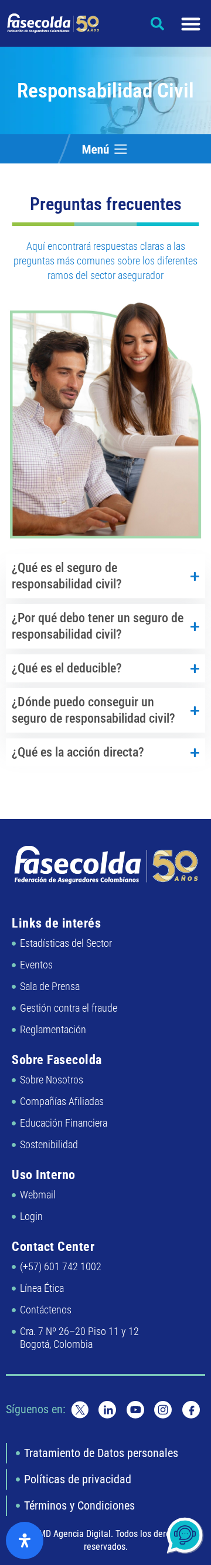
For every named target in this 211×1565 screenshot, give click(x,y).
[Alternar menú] (191, 23)
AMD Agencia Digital (72, 1533)
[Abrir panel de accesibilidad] (24, 1540)
